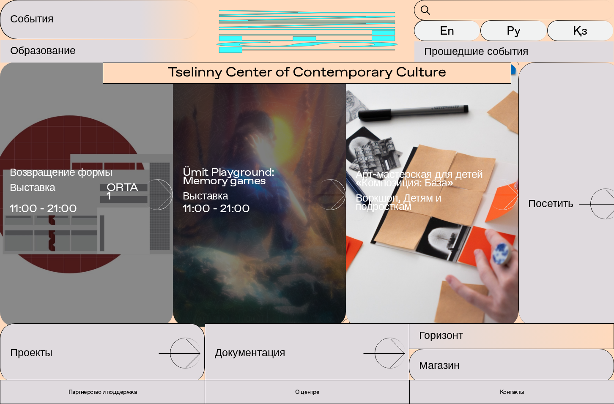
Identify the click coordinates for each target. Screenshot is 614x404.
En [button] (447, 30)
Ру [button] (514, 30)
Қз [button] (580, 30)
